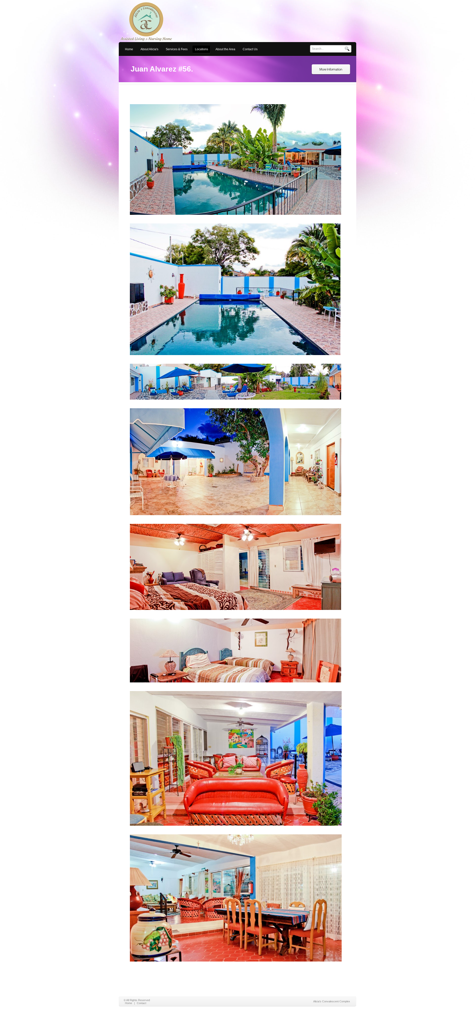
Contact (141, 1003)
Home (128, 1003)
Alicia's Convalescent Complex (331, 1001)
